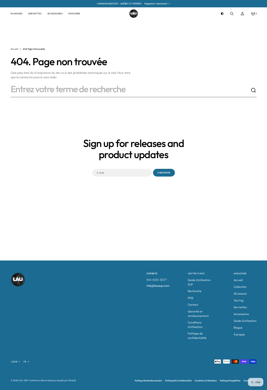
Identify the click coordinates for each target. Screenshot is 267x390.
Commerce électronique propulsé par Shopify (52, 380)
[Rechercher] (254, 90)
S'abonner (163, 172)
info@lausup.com (157, 286)
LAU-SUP (23, 380)
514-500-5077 (156, 280)
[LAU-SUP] (133, 13)
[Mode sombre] (222, 13)
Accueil (14, 49)
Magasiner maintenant (156, 3)
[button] (231, 13)
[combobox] (131, 90)
